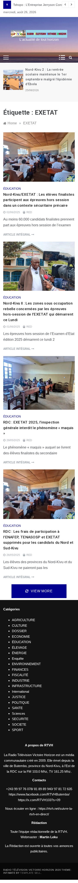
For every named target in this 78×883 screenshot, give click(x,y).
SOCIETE (19, 724)
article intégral (17, 234)
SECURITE (20, 719)
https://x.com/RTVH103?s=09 (39, 800)
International (20, 691)
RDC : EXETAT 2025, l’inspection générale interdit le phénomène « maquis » (38, 427)
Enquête (18, 658)
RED (29, 212)
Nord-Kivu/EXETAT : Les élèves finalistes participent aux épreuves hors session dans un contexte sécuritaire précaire (38, 200)
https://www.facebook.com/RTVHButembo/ (39, 794)
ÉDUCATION (12, 188)
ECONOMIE (21, 636)
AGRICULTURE (23, 620)
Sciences (18, 713)
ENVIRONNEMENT (26, 664)
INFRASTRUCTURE (27, 686)
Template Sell (30, 873)
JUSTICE (19, 697)
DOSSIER (19, 631)
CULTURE (19, 625)
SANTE (17, 708)
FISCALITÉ (20, 675)
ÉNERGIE (19, 653)
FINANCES (20, 669)
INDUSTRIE (20, 680)
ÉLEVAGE (19, 647)
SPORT (17, 730)
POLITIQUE (20, 702)
